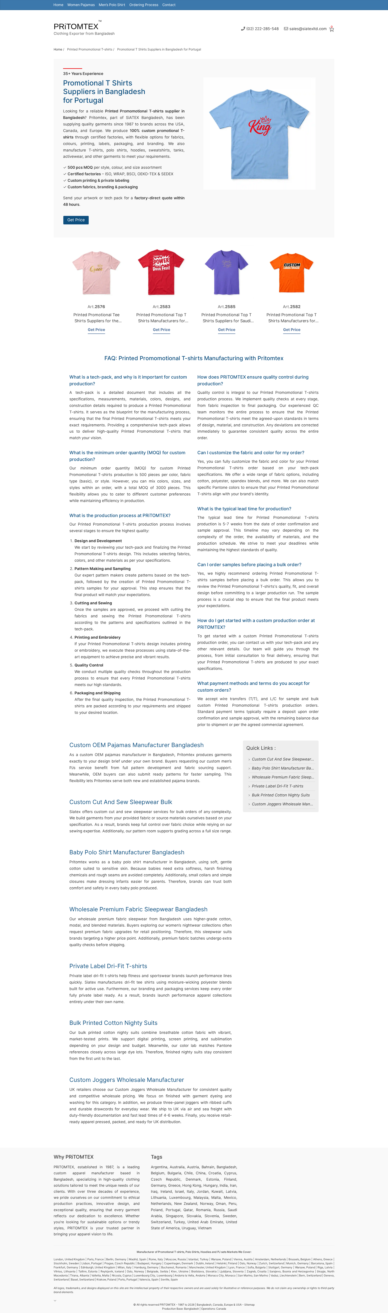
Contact (169, 5)
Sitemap (249, 1304)
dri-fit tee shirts (139, 982)
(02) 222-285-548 (262, 28)
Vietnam (205, 1228)
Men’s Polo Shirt (112, 5)
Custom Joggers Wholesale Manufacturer (289, 804)
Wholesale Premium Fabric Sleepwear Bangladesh (297, 777)
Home (58, 5)
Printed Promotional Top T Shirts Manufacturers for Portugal (161, 320)
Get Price (76, 219)
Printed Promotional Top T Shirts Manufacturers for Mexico (292, 320)
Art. (96, 306)
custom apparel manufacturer (84, 1173)
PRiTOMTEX (76, 26)
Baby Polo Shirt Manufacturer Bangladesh (290, 768)
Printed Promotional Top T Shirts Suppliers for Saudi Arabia (226, 320)
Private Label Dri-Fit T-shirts (277, 786)
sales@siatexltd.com (308, 28)
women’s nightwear (183, 925)
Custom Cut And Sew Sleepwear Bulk (286, 759)
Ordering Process (143, 5)
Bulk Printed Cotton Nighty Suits (281, 795)
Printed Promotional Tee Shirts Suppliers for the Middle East (96, 320)
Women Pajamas (81, 5)
